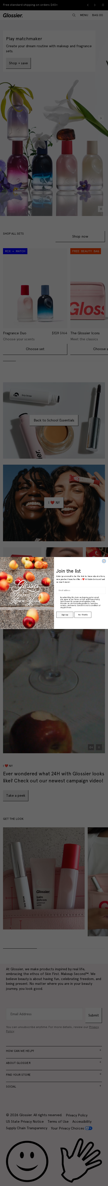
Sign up (65, 615)
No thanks (82, 615)
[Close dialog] (104, 561)
